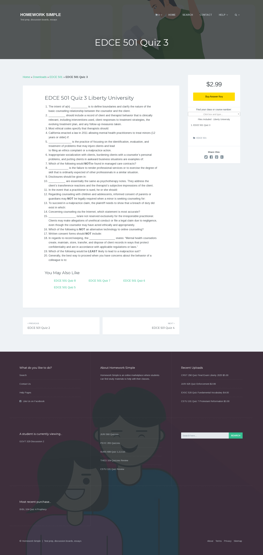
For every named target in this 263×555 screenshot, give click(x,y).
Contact (206, 15)
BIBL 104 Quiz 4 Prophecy (33, 509)
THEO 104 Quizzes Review (114, 460)
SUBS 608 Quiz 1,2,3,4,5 (112, 451)
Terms (218, 541)
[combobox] (214, 114)
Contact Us (25, 384)
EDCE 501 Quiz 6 (134, 280)
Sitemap (238, 541)
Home (172, 15)
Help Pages (25, 392)
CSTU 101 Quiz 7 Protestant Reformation (202, 401)
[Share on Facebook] (211, 157)
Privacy (228, 541)
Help (222, 15)
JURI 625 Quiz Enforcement (195, 384)
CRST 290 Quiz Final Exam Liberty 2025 (201, 375)
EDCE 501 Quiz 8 (65, 280)
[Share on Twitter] (206, 157)
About (210, 541)
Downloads (40, 77)
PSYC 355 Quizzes (110, 443)
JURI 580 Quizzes (109, 434)
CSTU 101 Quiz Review (112, 469)
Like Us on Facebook (33, 401)
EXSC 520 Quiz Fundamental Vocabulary (202, 392)
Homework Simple (40, 14)
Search (187, 15)
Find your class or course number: (214, 109)
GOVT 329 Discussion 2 (31, 441)
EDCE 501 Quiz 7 (99, 280)
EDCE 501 (56, 77)
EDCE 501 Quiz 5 (65, 287)
